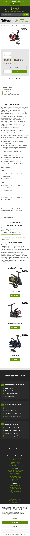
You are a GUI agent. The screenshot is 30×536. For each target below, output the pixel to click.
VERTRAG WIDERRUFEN (15, 472)
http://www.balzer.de (16, 234)
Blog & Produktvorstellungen (15, 458)
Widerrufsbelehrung (15, 473)
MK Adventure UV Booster (15, 488)
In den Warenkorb (18, 71)
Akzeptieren (15, 522)
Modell (5, 67)
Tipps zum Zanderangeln (15, 499)
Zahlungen (15, 479)
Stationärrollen (7, 25)
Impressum (23, 534)
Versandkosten (17, 64)
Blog (15, 11)
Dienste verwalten (14, 518)
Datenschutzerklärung (16, 534)
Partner (18, 11)
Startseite (7, 11)
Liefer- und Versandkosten (15, 476)
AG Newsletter (15, 459)
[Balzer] (7, 55)
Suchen (26, 14)
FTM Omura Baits (15, 502)
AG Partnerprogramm (15, 461)
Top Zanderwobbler (15, 498)
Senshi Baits (15, 493)
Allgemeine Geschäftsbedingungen (15, 470)
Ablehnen (15, 526)
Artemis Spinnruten (15, 487)
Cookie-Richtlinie (8, 534)
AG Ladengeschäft (15, 464)
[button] (26, 30)
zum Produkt (14, 295)
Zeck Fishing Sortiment (15, 501)
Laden (11, 11)
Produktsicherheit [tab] (8, 217)
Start (2, 25)
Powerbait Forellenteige (15, 491)
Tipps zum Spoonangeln (15, 503)
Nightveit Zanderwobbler (15, 485)
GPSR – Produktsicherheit (15, 477)
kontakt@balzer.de (6, 234)
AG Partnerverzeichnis (15, 462)
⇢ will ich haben (15, 4)
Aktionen (23, 11)
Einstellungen (15, 531)
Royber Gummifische (15, 490)
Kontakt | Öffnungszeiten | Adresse (15, 465)
